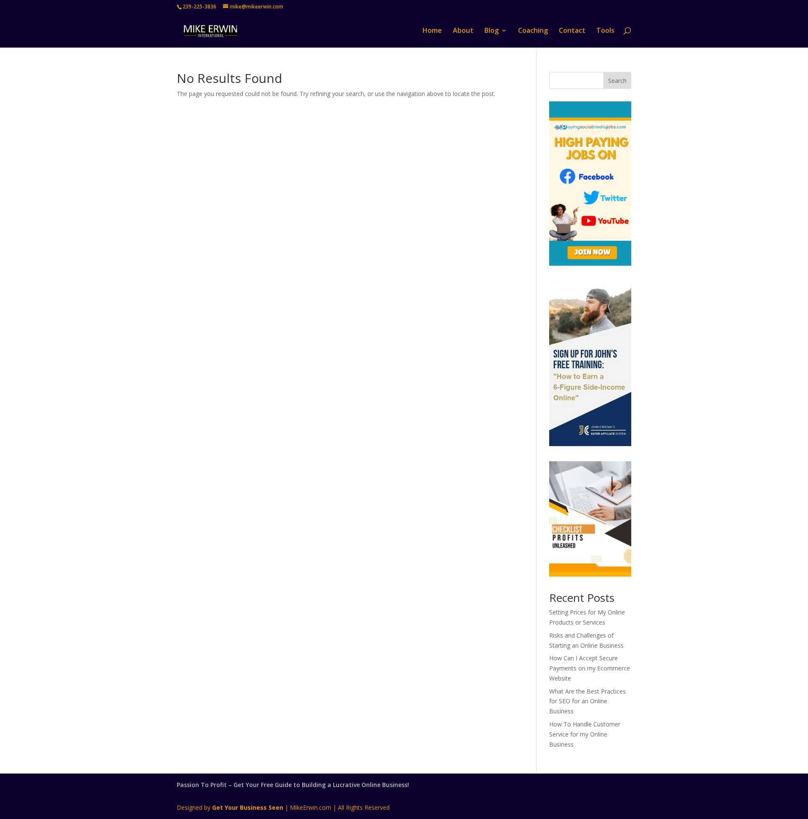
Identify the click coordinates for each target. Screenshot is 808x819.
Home (432, 31)
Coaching (533, 31)
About (463, 31)
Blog (491, 31)
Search (617, 81)
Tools (605, 31)
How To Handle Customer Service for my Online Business (584, 734)
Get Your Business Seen (247, 807)
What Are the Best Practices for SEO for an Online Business (587, 701)
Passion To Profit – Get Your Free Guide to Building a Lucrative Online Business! (293, 785)
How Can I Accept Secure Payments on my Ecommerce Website (589, 668)
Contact (572, 31)
